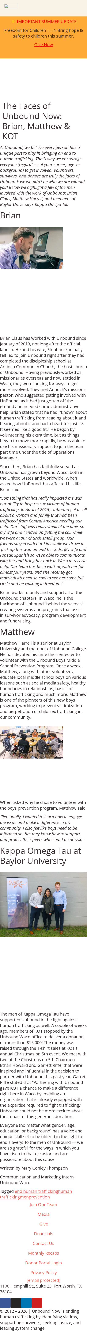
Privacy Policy (43, 1272)
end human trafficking (36, 1191)
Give (43, 1224)
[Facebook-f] (5, 1303)
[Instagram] (16, 1303)
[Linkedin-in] (26, 1303)
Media (44, 1214)
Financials (43, 1233)
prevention (39, 1197)
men (24, 1197)
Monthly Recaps (43, 1253)
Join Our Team (43, 1204)
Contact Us (43, 1243)
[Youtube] (37, 1303)
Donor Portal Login (43, 1263)
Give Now (43, 44)
